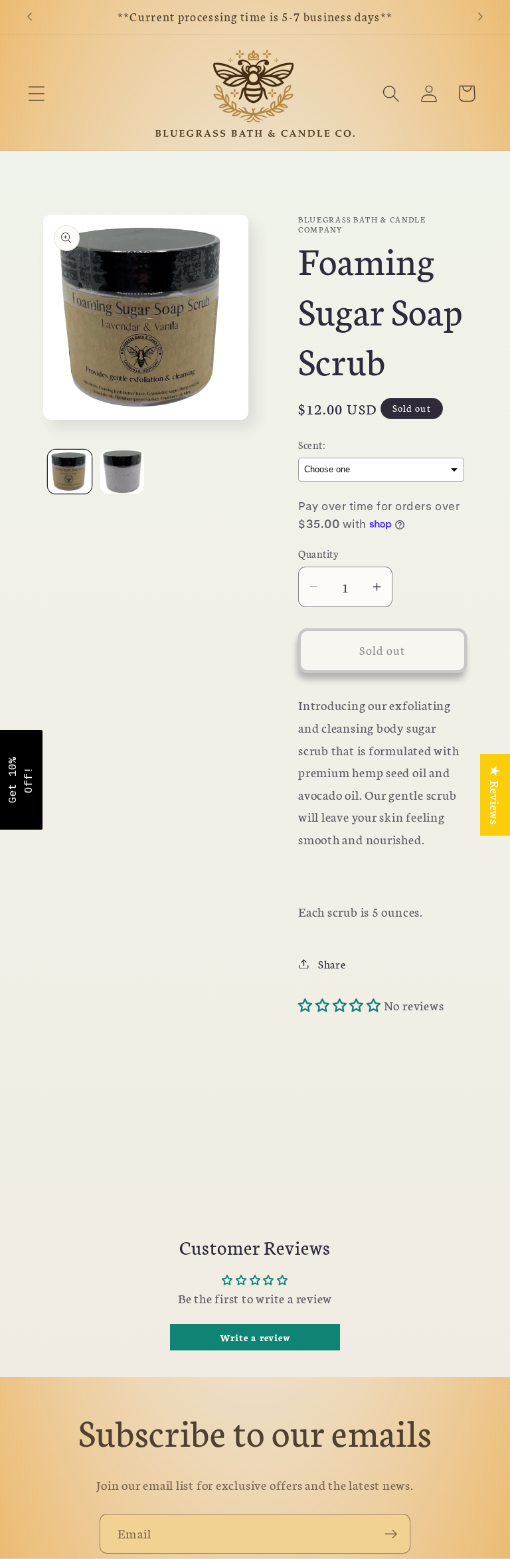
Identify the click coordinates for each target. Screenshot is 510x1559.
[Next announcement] (480, 16)
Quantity (318, 554)
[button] (36, 93)
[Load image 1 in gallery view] (70, 472)
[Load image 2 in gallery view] (122, 472)
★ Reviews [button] (495, 795)
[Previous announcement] (29, 16)
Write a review (255, 1337)
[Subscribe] (391, 1534)
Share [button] (332, 963)
